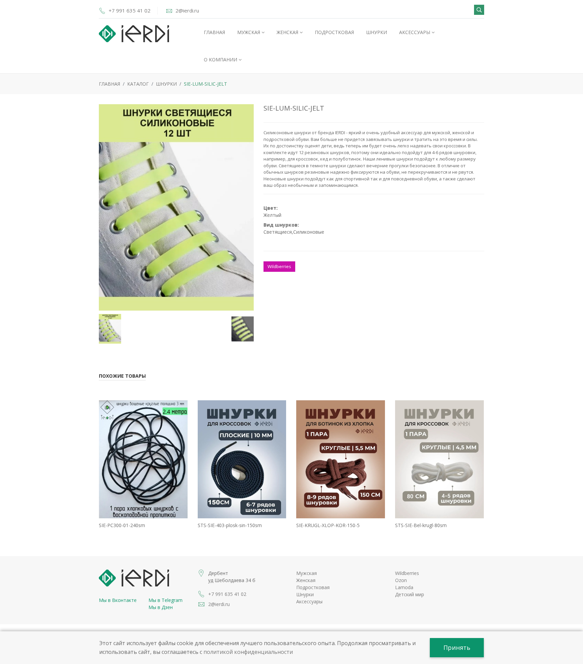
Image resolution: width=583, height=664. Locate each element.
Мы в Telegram (165, 600)
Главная (214, 32)
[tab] (110, 328)
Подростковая (334, 32)
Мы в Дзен (160, 607)
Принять (456, 647)
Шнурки (376, 32)
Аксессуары (415, 32)
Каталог (138, 84)
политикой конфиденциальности (248, 652)
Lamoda (404, 587)
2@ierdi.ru (187, 10)
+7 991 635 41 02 (129, 10)
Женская (288, 32)
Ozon (401, 580)
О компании (221, 59)
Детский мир (409, 594)
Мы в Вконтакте (118, 600)
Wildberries (279, 266)
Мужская (249, 32)
